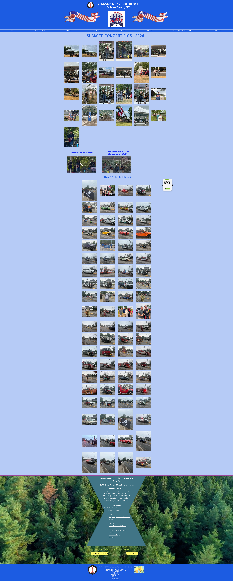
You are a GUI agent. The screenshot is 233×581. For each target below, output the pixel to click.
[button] (69, 31)
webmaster (117, 571)
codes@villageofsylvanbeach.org (119, 481)
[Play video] (81, 164)
